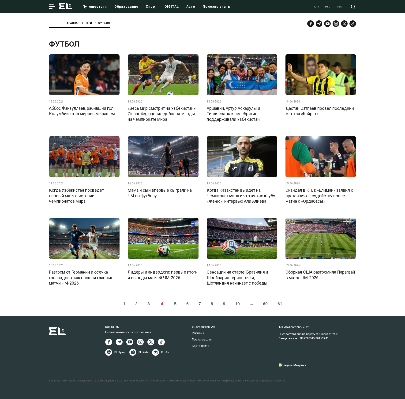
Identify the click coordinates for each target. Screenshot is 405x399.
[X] (150, 342)
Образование (126, 6)
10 (237, 303)
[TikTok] (352, 23)
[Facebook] (310, 23)
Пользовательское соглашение (128, 332)
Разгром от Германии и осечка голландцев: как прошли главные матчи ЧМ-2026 (81, 278)
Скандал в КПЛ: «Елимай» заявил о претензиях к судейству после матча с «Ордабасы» (319, 196)
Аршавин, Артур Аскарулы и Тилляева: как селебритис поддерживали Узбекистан (233, 114)
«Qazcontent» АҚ (203, 327)
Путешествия (94, 6)
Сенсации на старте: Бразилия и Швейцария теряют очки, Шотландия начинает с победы (237, 278)
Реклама (198, 333)
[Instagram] (336, 23)
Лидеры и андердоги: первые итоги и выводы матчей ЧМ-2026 (163, 275)
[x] (344, 23)
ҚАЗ (316, 6)
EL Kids (144, 352)
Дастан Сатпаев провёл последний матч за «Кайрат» (319, 111)
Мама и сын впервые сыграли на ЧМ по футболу (160, 193)
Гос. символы (202, 339)
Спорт (151, 6)
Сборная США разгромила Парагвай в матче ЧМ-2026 (320, 275)
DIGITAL (172, 6)
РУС (328, 6)
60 (265, 303)
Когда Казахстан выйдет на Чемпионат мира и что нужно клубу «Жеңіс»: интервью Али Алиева (241, 196)
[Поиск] (353, 7)
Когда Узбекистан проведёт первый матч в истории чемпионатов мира (76, 196)
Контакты (112, 327)
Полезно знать (216, 6)
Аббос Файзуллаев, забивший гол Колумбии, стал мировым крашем (82, 111)
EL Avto (166, 352)
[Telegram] (319, 23)
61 (280, 303)
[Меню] (52, 6)
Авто (190, 6)
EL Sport (120, 352)
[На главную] (65, 6)
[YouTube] (327, 23)
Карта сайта (200, 346)
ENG (339, 6)
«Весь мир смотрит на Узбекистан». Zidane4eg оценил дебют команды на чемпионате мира (162, 114)
